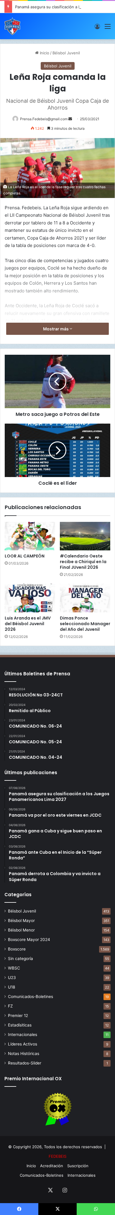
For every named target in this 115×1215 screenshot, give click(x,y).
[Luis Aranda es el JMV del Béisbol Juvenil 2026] (30, 598)
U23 (12, 977)
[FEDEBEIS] (12, 26)
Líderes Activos (22, 1044)
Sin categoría (20, 958)
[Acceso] (97, 28)
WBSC (14, 968)
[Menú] (108, 28)
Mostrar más (56, 328)
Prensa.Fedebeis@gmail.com (44, 119)
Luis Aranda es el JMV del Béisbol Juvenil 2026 (28, 623)
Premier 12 (18, 1015)
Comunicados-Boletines (30, 996)
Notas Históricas (23, 1053)
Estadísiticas (20, 1025)
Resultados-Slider (24, 1063)
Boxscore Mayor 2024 (29, 939)
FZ (10, 1006)
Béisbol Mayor (21, 920)
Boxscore (17, 949)
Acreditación (51, 1165)
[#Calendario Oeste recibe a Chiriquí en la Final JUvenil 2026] (85, 536)
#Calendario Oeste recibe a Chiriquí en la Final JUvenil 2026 (83, 561)
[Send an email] (70, 119)
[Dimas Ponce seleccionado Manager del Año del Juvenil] (85, 598)
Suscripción (77, 1165)
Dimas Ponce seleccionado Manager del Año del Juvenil (85, 623)
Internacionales (22, 1034)
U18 (11, 987)
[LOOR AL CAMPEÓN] (30, 536)
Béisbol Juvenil (66, 52)
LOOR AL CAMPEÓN (25, 556)
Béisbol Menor (21, 930)
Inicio (44, 52)
